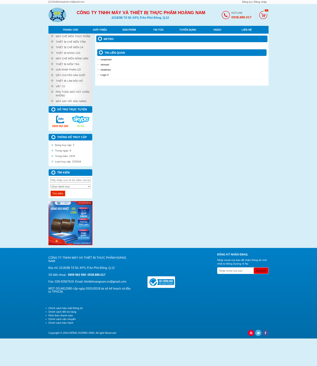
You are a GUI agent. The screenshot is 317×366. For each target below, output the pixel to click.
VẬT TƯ (60, 86)
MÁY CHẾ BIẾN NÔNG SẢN (72, 58)
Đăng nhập (260, 1)
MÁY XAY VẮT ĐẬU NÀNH (71, 101)
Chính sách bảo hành (60, 322)
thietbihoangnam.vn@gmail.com (68, 2)
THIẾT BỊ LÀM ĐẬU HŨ (69, 80)
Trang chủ (70, 29)
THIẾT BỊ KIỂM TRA (67, 64)
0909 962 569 (60, 126)
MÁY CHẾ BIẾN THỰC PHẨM (73, 36)
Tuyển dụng (187, 29)
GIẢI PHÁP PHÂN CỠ (68, 69)
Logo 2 (105, 74)
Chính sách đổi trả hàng (62, 311)
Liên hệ (247, 29)
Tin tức (158, 29)
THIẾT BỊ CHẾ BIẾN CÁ (69, 47)
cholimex (106, 69)
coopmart (106, 59)
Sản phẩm (129, 29)
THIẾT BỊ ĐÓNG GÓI (68, 53)
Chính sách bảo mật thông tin (65, 308)
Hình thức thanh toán (60, 315)
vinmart (105, 64)
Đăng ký (247, 1)
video (217, 29)
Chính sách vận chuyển (62, 319)
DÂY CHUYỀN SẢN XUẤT (71, 75)
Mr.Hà (80, 126)
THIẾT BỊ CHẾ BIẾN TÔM (71, 41)
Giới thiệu (100, 29)
